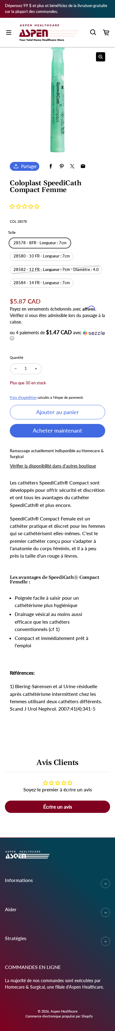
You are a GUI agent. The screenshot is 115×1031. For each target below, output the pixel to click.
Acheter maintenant (57, 430)
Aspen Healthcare (64, 1011)
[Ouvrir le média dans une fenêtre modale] (100, 56)
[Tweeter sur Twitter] (72, 166)
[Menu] (8, 32)
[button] (24, 206)
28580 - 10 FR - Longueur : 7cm (41, 256)
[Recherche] (93, 32)
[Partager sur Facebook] (51, 166)
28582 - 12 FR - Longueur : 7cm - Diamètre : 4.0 (56, 269)
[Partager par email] (83, 166)
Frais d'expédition (23, 397)
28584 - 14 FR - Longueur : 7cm (41, 282)
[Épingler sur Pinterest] (61, 166)
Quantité (16, 357)
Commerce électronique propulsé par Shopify (59, 1016)
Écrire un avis (57, 807)
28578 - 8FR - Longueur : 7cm (40, 243)
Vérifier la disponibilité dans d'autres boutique (53, 465)
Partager (29, 166)
